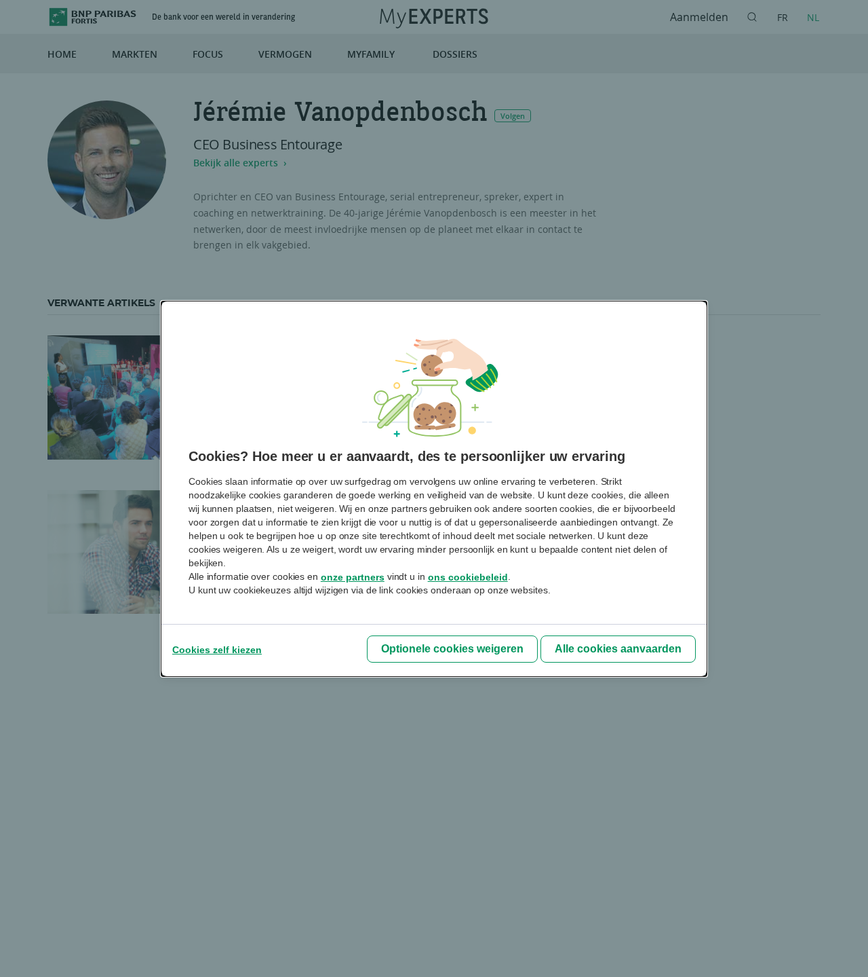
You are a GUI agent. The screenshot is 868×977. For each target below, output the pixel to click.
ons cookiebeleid (468, 577)
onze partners (352, 577)
